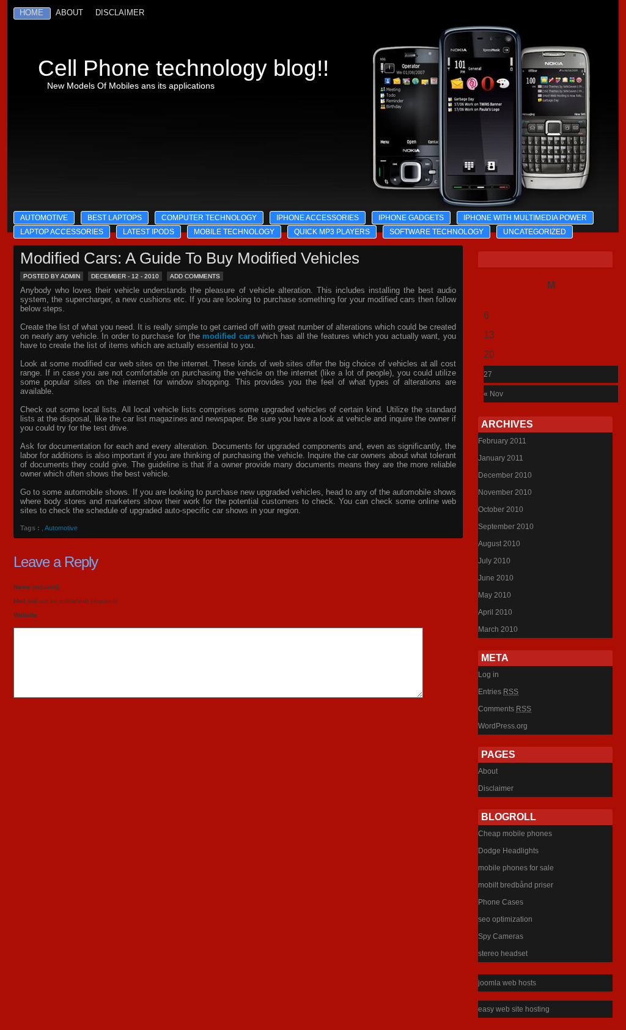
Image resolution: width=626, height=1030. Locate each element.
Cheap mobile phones (515, 833)
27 (488, 374)
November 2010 (505, 492)
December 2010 (505, 475)
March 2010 (498, 629)
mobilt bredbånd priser (515, 885)
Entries (498, 691)
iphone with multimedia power (525, 217)
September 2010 (506, 526)
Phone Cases (500, 902)
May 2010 (494, 595)
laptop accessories (61, 232)
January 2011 (500, 458)
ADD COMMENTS (195, 276)
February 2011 (502, 441)
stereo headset (503, 953)
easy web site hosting (514, 1009)
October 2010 (500, 509)
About (69, 12)
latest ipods (148, 232)
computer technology (209, 217)
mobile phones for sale (516, 868)
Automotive (44, 217)
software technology (436, 232)
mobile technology (234, 232)
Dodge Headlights (508, 851)
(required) (36, 587)
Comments (504, 709)
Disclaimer (119, 12)
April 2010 (495, 612)
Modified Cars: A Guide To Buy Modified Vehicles (189, 258)
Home (31, 12)
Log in (488, 674)
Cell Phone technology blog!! (183, 68)
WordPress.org (503, 726)
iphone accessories (317, 217)
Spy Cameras (500, 936)
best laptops (114, 217)
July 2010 (494, 561)
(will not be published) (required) (65, 601)
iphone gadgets (411, 217)
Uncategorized (534, 232)
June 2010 (496, 578)
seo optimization (505, 919)
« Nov (493, 394)
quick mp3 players (332, 232)
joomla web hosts (507, 983)
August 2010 (499, 543)
